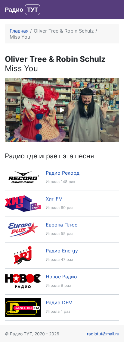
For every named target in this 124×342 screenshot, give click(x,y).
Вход (113, 10)
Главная (19, 31)
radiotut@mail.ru (103, 333)
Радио (21, 9)
